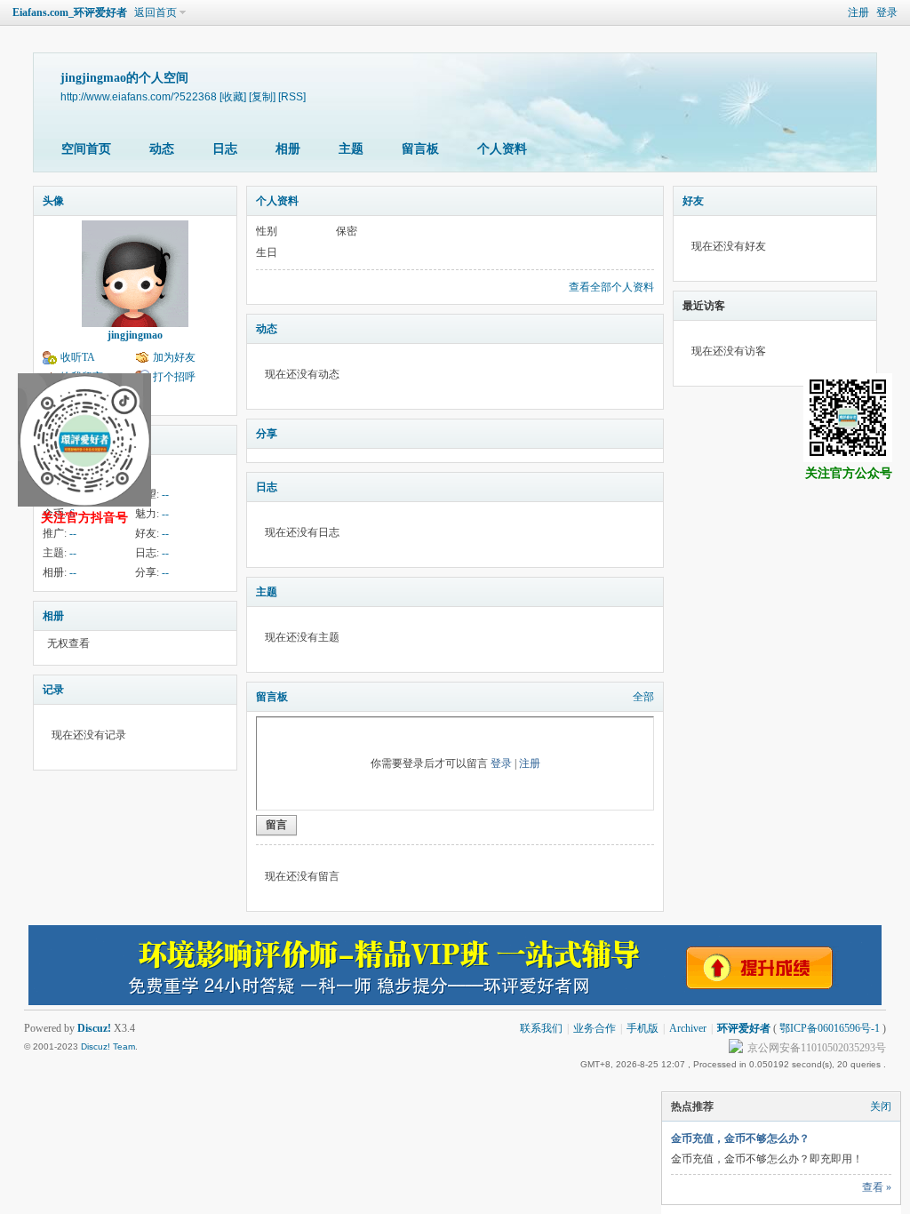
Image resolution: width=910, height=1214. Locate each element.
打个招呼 (174, 377)
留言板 (420, 149)
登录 (887, 12)
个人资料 (502, 149)
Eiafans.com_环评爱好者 (69, 12)
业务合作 (594, 1028)
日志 (224, 149)
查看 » (876, 1187)
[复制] (262, 96)
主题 (351, 149)
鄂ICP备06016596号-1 (829, 1028)
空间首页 (86, 149)
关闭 (880, 1106)
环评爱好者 (743, 1028)
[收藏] (233, 96)
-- (165, 494)
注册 (858, 12)
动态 (161, 149)
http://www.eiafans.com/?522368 (138, 96)
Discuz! (94, 1028)
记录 (53, 689)
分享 (266, 433)
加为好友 (174, 357)
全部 (643, 697)
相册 (287, 149)
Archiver (687, 1028)
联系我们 (541, 1028)
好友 (693, 201)
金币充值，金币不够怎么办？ (740, 1138)
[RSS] (292, 96)
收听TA (77, 357)
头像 (53, 201)
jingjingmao (135, 335)
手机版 (643, 1028)
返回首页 (155, 12)
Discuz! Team (108, 1046)
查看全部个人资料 (611, 287)
